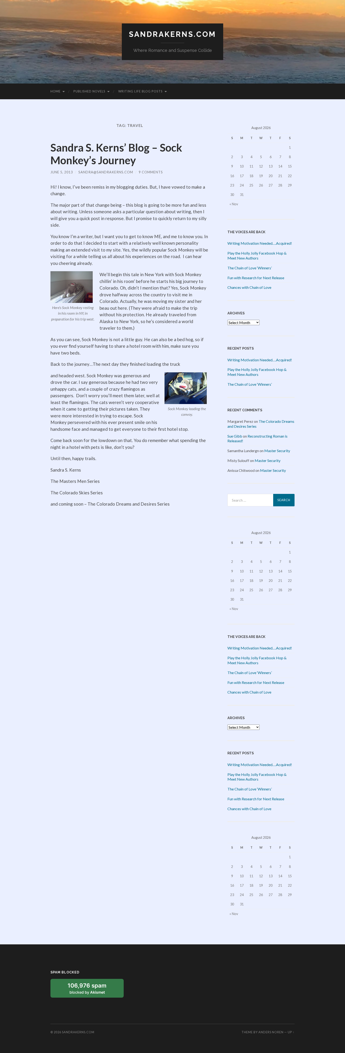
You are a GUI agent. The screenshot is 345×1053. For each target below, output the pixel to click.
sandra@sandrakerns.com (105, 172)
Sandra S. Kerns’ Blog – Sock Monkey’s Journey (116, 154)
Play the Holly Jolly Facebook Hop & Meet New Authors (257, 255)
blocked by (92, 990)
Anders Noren (271, 1032)
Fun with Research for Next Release (255, 277)
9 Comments (151, 172)
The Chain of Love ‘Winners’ (249, 268)
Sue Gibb (234, 436)
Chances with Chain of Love (249, 287)
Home (55, 91)
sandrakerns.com (172, 34)
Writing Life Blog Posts (140, 91)
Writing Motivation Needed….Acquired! (259, 243)
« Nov (234, 204)
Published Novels (89, 91)
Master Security (277, 450)
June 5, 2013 (61, 172)
